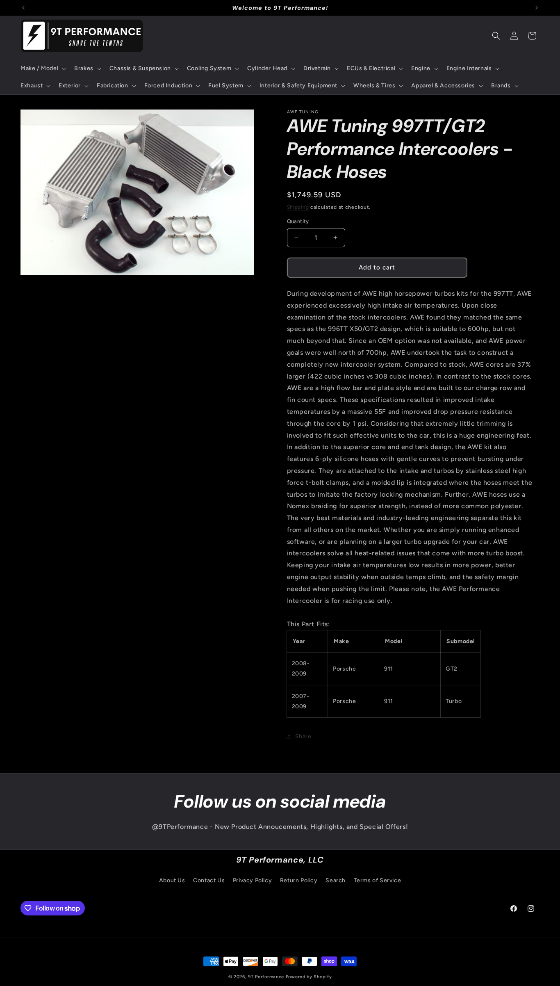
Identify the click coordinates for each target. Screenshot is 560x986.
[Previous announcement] (23, 8)
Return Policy (299, 880)
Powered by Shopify (309, 976)
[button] (42, 68)
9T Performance (266, 976)
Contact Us (209, 880)
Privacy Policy (252, 880)
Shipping (298, 207)
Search (336, 880)
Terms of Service (377, 880)
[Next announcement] (537, 8)
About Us (172, 880)
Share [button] (303, 736)
